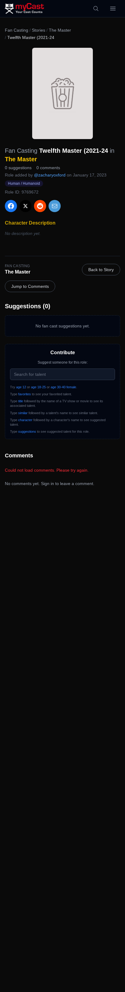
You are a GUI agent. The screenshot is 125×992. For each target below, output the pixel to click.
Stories (38, 30)
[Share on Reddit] (40, 206)
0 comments (48, 167)
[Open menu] (113, 8)
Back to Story (101, 269)
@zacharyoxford (50, 175)
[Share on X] (25, 206)
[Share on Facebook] (11, 206)
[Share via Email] (55, 206)
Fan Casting (16, 30)
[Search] (96, 8)
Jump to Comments (30, 286)
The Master (60, 30)
